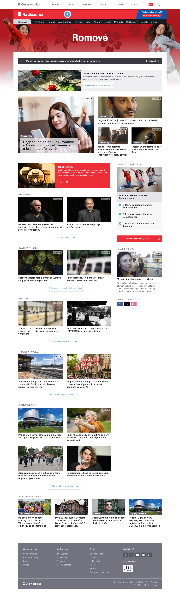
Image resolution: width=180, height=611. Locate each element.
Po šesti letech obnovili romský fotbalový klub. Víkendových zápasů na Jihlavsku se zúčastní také (32, 521)
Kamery (98, 22)
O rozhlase (118, 4)
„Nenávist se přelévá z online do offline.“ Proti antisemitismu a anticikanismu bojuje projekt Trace (39, 476)
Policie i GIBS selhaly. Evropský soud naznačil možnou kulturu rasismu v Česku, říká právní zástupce (144, 521)
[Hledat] (158, 4)
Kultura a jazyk (28, 248)
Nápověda (94, 557)
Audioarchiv (64, 22)
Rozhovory (132, 22)
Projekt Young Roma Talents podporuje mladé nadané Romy (147, 149)
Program (70, 4)
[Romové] (90, 38)
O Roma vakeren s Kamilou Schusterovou (133, 196)
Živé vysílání (62, 554)
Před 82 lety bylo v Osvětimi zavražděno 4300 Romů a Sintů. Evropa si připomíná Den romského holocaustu (71, 521)
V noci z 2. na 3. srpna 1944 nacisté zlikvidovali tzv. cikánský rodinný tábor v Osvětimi (38, 331)
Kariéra (93, 565)
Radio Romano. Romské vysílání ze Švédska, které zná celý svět (85, 279)
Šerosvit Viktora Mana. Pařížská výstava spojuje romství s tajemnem (39, 279)
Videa (154, 22)
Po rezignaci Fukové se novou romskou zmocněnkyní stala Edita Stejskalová (88, 474)
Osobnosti (25, 195)
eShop (26, 565)
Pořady (51, 22)
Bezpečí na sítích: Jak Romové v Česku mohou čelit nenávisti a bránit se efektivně (48, 145)
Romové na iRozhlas (30, 496)
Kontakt (93, 568)
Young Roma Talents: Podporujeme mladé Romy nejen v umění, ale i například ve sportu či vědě (113, 150)
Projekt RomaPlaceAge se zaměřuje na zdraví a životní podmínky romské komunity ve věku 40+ (87, 384)
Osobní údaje (128, 582)
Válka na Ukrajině (31, 554)
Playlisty (78, 22)
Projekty (118, 22)
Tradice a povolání (29, 352)
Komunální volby (30, 557)
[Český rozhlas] (29, 4)
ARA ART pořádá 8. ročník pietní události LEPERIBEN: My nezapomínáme (88, 329)
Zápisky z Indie (65, 167)
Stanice (103, 4)
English (154, 582)
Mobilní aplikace (64, 565)
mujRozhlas (87, 4)
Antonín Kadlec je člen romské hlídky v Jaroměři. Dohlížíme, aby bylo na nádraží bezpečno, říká (38, 384)
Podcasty (61, 561)
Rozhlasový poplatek (99, 572)
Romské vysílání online (130, 164)
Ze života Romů (27, 405)
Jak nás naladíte (97, 554)
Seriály (144, 22)
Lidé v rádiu (95, 561)
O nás (108, 22)
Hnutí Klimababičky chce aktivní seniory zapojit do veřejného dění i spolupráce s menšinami (88, 438)
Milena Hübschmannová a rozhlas (135, 279)
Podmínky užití (142, 582)
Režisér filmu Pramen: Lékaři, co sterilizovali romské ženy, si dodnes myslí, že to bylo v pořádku (40, 227)
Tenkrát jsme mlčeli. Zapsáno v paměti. (104, 73)
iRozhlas (55, 4)
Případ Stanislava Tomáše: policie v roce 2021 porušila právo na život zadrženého (39, 436)
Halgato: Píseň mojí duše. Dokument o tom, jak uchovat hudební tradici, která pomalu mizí (127, 121)
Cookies (117, 582)
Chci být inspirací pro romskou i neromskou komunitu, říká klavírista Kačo (108, 520)
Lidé (88, 22)
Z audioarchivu (126, 249)
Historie (23, 298)
